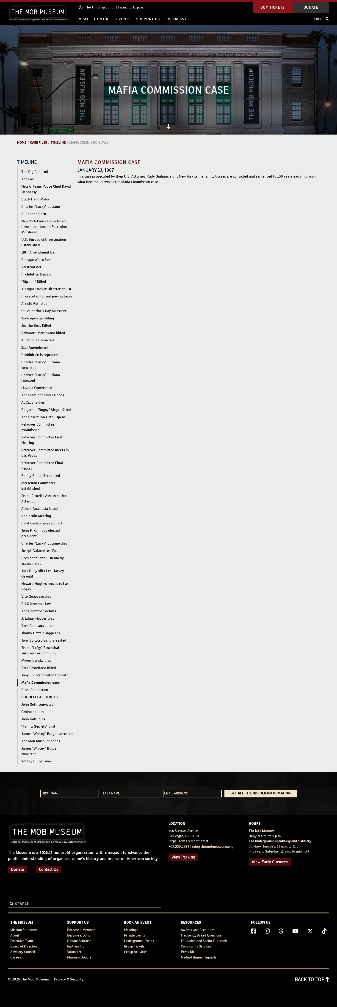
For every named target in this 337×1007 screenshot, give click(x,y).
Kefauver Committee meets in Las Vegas (45, 453)
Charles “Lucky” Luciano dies (44, 543)
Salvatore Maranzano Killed (43, 332)
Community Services (196, 946)
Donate (17, 869)
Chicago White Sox (35, 259)
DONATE (311, 7)
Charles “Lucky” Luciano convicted (40, 365)
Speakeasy (176, 18)
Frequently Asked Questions (201, 935)
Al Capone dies (33, 402)
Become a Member (81, 930)
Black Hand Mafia (35, 199)
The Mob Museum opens (40, 741)
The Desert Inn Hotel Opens (43, 417)
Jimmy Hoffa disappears (40, 633)
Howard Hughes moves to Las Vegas (45, 586)
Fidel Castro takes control (41, 523)
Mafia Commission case (40, 682)
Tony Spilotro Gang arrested (43, 640)
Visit (84, 18)
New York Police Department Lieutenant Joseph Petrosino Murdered (44, 227)
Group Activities (135, 952)
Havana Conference (36, 387)
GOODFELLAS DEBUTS (39, 697)
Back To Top (310, 979)
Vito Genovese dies (36, 596)
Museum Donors (79, 957)
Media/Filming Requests (199, 957)
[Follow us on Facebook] (253, 931)
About (14, 935)
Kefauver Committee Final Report (42, 465)
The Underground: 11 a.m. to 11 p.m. (114, 7)
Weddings (131, 930)
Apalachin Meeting (36, 515)
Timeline (58, 142)
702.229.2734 (178, 846)
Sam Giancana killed (37, 625)
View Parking (183, 857)
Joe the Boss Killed (36, 325)
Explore (102, 18)
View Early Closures (270, 861)
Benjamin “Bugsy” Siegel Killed (46, 409)
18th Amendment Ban (38, 252)
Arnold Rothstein (34, 303)
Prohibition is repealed (39, 354)
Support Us (148, 18)
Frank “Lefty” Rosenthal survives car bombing (40, 650)
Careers (16, 957)
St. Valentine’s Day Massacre (44, 310)
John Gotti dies (33, 719)
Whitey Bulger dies (36, 761)
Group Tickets (134, 946)
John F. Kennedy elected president (40, 533)
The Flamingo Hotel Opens (42, 395)
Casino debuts (32, 711)
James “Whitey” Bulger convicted (39, 751)
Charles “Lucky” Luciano (40, 206)
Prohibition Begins (36, 274)
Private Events (134, 935)
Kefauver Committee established (37, 427)
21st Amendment (35, 347)
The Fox (27, 179)
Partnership (75, 946)
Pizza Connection (34, 689)
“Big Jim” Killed (33, 281)
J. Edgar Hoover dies (37, 618)
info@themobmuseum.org (212, 846)
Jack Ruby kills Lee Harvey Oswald (42, 573)
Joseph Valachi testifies (39, 550)
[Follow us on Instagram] (267, 931)
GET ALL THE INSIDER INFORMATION (260, 793)
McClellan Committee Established (38, 486)
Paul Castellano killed (38, 667)
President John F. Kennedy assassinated (42, 561)
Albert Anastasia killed (39, 508)
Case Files (38, 142)
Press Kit (187, 952)
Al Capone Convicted (37, 340)
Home (21, 142)
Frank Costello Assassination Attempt (44, 498)
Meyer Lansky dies (36, 660)
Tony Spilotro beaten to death (45, 675)
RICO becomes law (36, 603)
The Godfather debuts (38, 611)
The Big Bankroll (34, 171)
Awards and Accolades (198, 930)
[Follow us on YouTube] (295, 931)
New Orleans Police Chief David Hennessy (46, 189)
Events (123, 18)
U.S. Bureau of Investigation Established (43, 242)
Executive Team (21, 941)
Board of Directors (24, 946)
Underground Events (139, 941)
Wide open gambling (37, 318)
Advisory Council (22, 952)
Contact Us (48, 869)
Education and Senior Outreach (204, 941)
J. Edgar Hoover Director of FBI (46, 288)
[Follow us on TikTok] (324, 931)
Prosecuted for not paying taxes (46, 296)
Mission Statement (24, 930)
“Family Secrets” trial (38, 726)
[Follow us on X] (310, 931)
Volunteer (74, 952)
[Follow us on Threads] (281, 931)
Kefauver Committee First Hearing (42, 440)
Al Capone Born (33, 213)
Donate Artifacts (79, 941)
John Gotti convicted (37, 704)
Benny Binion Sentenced (40, 475)
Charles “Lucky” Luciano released (40, 378)
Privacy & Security (68, 979)
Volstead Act (31, 267)
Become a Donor (79, 935)
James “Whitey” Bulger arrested (47, 733)
